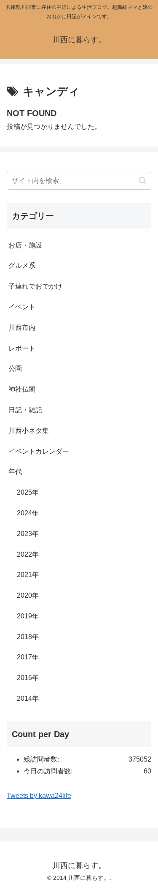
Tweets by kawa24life (39, 795)
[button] (142, 180)
